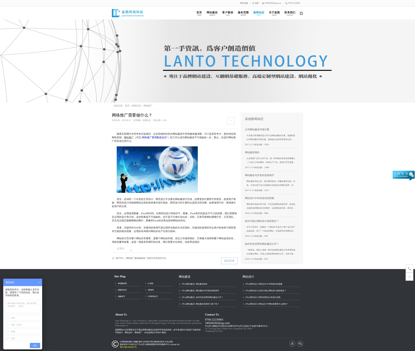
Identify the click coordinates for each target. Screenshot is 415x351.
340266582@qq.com (217, 323)
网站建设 (184, 276)
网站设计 (248, 276)
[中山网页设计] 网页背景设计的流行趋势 (263, 297)
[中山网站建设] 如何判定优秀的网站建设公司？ (202, 297)
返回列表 (229, 260)
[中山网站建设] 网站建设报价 (195, 284)
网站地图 (244, 3)
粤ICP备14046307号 (130, 347)
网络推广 (148, 106)
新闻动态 (136, 106)
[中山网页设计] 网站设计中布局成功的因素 (264, 284)
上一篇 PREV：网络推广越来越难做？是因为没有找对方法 (139, 258)
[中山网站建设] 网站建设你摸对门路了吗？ (200, 304)
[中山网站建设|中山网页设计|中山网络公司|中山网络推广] (131, 14)
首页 (127, 106)
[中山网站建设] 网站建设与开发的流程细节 (200, 290)
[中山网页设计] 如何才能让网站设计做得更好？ (266, 290)
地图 (257, 3)
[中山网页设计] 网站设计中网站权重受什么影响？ (267, 304)
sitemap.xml (174, 344)
